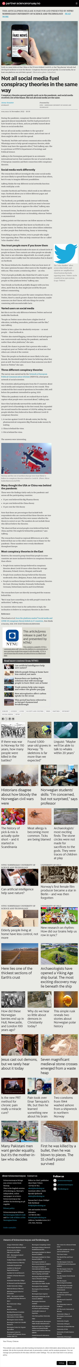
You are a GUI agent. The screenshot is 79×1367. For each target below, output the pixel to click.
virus (48, 711)
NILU (8, 1301)
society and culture (34, 711)
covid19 (14, 711)
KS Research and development (16, 1283)
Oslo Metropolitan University (41, 1316)
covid (21, 711)
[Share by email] (13, 718)
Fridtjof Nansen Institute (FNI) (16, 1260)
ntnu (17, 714)
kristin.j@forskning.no (37, 1217)
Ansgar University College (15, 1244)
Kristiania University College (16, 1280)
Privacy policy (8, 1208)
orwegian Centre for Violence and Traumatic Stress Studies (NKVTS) (16, 1334)
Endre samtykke (9, 1228)
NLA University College (14, 1304)
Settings (61, 1363)
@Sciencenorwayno (65, 1185)
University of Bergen (63, 1324)
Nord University (12, 1309)
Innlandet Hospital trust (14, 1265)
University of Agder (63, 1321)
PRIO (33, 1318)
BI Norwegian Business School (16, 1247)
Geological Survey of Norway (15, 1262)
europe (5, 711)
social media (7, 714)
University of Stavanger (64, 1337)
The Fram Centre (62, 1254)
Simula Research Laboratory (40, 1335)
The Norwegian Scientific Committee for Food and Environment (65, 1288)
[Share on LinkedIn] (9, 718)
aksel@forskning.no (36, 1188)
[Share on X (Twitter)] (6, 718)
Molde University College (14, 1286)
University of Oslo (62, 1329)
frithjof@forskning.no (37, 1205)
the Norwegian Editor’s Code (14, 1215)
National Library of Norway (15, 1288)
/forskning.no (63, 1189)
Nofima (9, 1306)
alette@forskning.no (36, 1196)
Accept (71, 1363)
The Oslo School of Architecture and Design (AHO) (64, 1295)
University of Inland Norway (65, 1326)
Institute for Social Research (15, 1273)
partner (56, 711)
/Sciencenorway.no (65, 1181)
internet (66, 711)
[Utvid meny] (76, 3)
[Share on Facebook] (2, 718)
